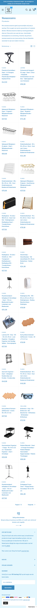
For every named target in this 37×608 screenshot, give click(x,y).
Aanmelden (8, 587)
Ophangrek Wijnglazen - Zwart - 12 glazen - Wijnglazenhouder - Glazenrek (9, 112)
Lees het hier (25, 551)
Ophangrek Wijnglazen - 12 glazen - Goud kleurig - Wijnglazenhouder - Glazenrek (27, 184)
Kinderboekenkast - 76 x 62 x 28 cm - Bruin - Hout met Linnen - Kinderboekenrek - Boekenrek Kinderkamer (27, 220)
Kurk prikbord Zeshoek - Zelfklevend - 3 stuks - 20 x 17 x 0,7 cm (27, 337)
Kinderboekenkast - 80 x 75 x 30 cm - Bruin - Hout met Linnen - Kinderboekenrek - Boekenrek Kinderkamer (27, 376)
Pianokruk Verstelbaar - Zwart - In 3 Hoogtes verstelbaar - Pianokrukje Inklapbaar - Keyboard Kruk (9, 74)
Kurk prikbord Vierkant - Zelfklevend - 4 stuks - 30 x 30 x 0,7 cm (9, 411)
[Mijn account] (30, 10)
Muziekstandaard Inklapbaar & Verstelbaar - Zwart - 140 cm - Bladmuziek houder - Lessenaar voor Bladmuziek (9, 490)
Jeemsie (22, 68)
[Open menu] (3, 10)
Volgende (30, 504)
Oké (6, 603)
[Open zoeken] (27, 10)
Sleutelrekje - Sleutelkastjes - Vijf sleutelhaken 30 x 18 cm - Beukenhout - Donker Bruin (27, 259)
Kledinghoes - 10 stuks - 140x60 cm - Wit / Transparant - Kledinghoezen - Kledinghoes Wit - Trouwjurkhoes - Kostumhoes (9, 261)
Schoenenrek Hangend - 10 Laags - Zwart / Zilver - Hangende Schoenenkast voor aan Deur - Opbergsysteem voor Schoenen (27, 75)
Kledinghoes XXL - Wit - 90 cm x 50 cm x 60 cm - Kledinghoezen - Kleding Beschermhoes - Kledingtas (27, 300)
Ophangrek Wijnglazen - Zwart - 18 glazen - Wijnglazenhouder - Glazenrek (27, 112)
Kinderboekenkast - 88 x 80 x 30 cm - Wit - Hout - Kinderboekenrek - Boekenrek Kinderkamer (9, 184)
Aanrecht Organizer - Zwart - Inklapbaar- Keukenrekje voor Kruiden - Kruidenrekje (8, 375)
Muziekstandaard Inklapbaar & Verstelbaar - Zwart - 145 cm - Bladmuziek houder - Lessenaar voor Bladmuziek (9, 301)
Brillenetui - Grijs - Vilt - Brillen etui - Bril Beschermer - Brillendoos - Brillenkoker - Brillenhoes (27, 413)
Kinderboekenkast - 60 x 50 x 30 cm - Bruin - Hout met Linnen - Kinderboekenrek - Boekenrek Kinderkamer (27, 148)
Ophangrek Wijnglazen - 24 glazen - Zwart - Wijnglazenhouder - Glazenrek (9, 147)
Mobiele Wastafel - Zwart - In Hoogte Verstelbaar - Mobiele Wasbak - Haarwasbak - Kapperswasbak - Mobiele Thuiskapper (27, 451)
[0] (34, 10)
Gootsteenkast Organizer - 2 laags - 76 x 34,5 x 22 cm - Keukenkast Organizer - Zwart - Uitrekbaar (9, 450)
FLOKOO (4, 68)
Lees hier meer (26, 599)
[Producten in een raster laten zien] (31, 46)
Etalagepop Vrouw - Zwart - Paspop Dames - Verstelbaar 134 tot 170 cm (27, 488)
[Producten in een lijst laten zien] (34, 46)
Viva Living (23, 406)
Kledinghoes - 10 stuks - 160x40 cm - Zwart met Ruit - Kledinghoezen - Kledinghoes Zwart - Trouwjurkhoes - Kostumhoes (9, 221)
